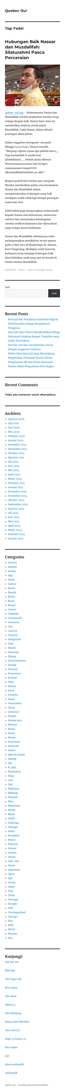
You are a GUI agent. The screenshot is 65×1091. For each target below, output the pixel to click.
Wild (10, 925)
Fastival (12, 669)
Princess (13, 844)
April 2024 (14, 525)
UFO (10, 908)
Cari (7, 287)
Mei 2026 (13, 431)
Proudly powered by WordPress (33, 1085)
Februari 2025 (16, 482)
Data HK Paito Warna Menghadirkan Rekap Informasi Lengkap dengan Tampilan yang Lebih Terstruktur (34, 336)
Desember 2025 (17, 444)
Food (11, 690)
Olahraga (13, 822)
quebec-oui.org (14, 112)
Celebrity (13, 613)
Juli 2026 (13, 423)
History (12, 724)
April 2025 (14, 474)
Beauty (12, 592)
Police (11, 831)
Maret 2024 (15, 529)
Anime (12, 571)
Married (13, 797)
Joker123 (10, 1004)
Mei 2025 (13, 470)
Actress (12, 562)
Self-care (13, 861)
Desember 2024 (17, 491)
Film (10, 681)
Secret (12, 856)
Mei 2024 (13, 521)
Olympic (13, 826)
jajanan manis (16, 754)
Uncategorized (17, 912)
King (11, 775)
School (12, 848)
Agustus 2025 (16, 457)
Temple (12, 903)
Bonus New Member (17, 1021)
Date (11, 643)
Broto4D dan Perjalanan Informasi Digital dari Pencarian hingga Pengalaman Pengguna (33, 323)
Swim (11, 886)
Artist (11, 579)
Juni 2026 (14, 427)
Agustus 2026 (16, 418)
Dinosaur (13, 652)
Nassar (49, 270)
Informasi (14, 741)
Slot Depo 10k (13, 979)
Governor (13, 711)
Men (10, 801)
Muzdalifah (39, 270)
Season (12, 852)
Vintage (12, 916)
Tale (10, 890)
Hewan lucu (15, 720)
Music (11, 814)
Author (12, 583)
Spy (10, 878)
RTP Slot (10, 970)
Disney (12, 656)
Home (11, 728)
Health (12, 716)
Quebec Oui (16, 11)
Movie (11, 809)
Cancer (12, 609)
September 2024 (18, 504)
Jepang (12, 758)
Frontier (13, 694)
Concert (12, 630)
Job (10, 763)
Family (12, 664)
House (12, 737)
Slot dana (10, 996)
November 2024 (17, 495)
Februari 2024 (16, 534)
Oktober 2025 (16, 453)
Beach (11, 588)
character (13, 622)
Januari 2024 (15, 538)
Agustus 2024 (16, 508)
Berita (22, 270)
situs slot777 (12, 1030)
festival (12, 677)
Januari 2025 (15, 487)
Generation (15, 703)
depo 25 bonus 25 (15, 1038)
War (10, 920)
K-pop (12, 767)
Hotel (11, 733)
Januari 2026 (15, 440)
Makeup (13, 792)
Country (13, 635)
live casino (11, 987)
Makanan (13, 788)
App (10, 575)
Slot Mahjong (13, 1013)
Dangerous (14, 639)
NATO (11, 818)
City (10, 626)
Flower (12, 686)
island (11, 750)
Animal (12, 566)
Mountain (14, 805)
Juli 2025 (13, 461)
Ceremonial (15, 617)
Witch (11, 929)
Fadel (30, 270)
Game (11, 699)
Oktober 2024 (16, 500)
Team (11, 895)
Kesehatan (14, 771)
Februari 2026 (16, 436)
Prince (12, 839)
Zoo (10, 937)
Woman (12, 933)
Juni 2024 (14, 517)
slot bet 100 (12, 961)
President (14, 835)
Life (10, 784)
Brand (11, 605)
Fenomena (14, 673)
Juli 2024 (13, 512)
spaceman (14, 869)
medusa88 (11, 1072)
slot (7, 1055)
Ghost (11, 707)
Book (11, 600)
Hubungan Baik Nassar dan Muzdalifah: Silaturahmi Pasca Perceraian (30, 49)
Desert (12, 647)
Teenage (13, 899)
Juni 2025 (14, 465)
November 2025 (17, 448)
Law (10, 780)
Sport (11, 873)
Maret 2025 (15, 478)
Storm (12, 882)
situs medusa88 (14, 1064)
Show (11, 865)
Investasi (13, 745)
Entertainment (17, 660)
